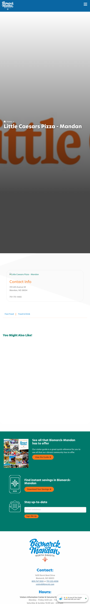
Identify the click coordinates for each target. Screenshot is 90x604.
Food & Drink (24, 314)
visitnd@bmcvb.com (45, 584)
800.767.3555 (38, 581)
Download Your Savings (38, 489)
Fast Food (9, 314)
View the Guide (42, 457)
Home (9, 122)
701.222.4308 (52, 581)
